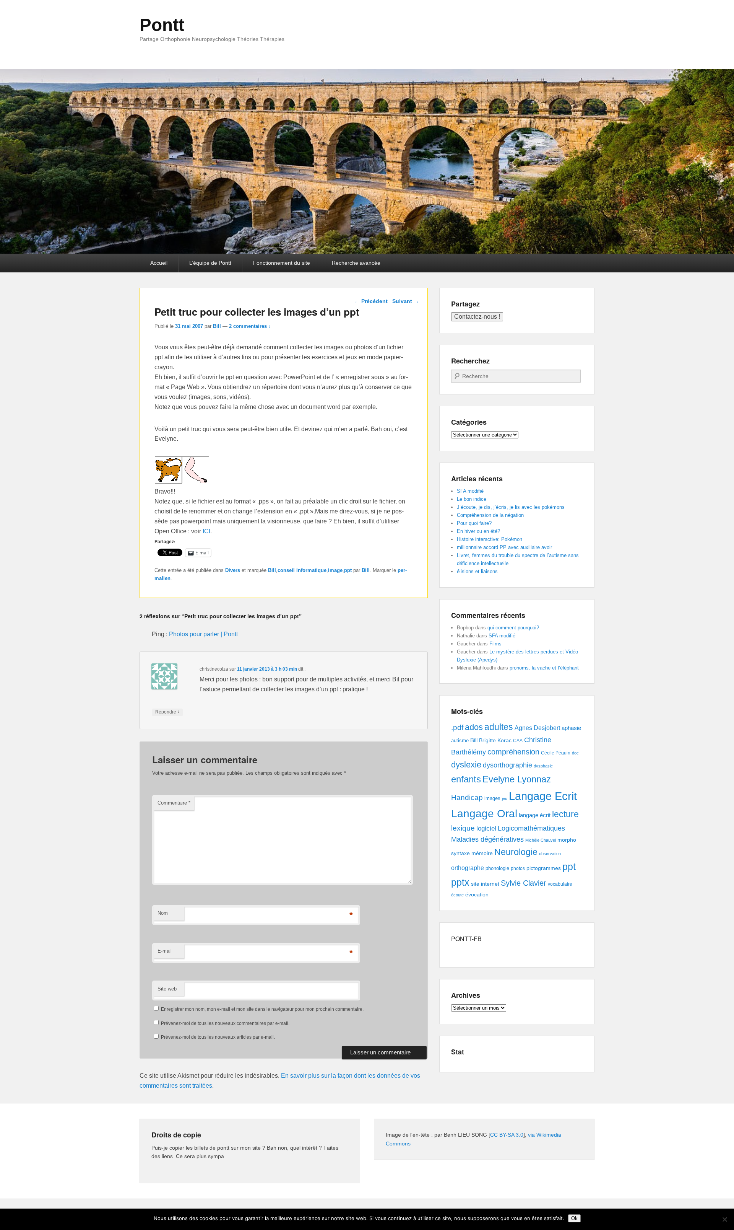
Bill (217, 326)
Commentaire (174, 803)
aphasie (571, 728)
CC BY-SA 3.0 (506, 1135)
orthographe (467, 868)
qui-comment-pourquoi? (513, 627)
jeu (504, 798)
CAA (518, 740)
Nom (163, 913)
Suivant (405, 301)
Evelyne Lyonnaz (516, 779)
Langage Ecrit (543, 796)
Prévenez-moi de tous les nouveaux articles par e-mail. (218, 1037)
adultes (498, 727)
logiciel (486, 828)
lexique (463, 828)
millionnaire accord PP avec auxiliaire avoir (504, 547)
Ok (574, 1218)
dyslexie (466, 764)
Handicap (467, 797)
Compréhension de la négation (490, 515)
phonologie (497, 868)
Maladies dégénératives (487, 839)
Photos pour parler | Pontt (203, 634)
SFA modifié (470, 491)
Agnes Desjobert (537, 728)
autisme (460, 740)
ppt (348, 570)
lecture (565, 814)
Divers (232, 570)
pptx (460, 882)
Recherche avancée (356, 263)
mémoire (482, 853)
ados (474, 727)
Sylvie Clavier (523, 882)
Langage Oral (484, 813)
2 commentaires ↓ (250, 326)
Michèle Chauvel (540, 840)
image (335, 570)
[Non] (724, 1219)
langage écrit (534, 815)
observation (550, 853)
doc (575, 753)
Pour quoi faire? (474, 523)
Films (495, 644)
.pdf (457, 727)
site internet (485, 884)
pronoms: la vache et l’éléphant (544, 668)
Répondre (167, 712)
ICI (206, 531)
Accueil (158, 263)
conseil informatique (302, 570)
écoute (457, 895)
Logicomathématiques (531, 828)
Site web (167, 989)
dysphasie (543, 766)
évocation (477, 894)
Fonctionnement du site (281, 263)
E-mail (165, 951)
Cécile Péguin (555, 753)
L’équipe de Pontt (210, 263)
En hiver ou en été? (478, 531)
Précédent (371, 301)
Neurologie (516, 852)
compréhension (513, 752)
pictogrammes (543, 868)
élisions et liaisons (477, 571)
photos (518, 868)
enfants (466, 779)
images (492, 798)
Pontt (162, 25)
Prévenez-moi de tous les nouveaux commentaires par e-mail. (225, 1023)
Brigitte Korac (495, 740)
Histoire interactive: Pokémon (489, 539)
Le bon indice (471, 499)
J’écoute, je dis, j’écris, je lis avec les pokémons (511, 507)
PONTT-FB (466, 938)
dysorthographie (507, 765)
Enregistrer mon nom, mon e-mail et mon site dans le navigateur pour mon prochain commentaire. (262, 1009)
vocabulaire (560, 884)
